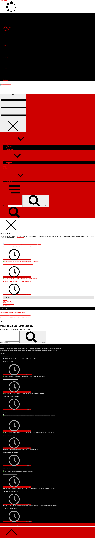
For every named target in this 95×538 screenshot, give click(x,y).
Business (5, 164)
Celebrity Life (9, 181)
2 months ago (28, 521)
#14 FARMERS (7, 301)
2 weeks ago (28, 409)
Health (7, 145)
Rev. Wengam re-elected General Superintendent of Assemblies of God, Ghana (19, 246)
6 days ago (28, 294)
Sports (4, 166)
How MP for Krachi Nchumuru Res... (10, 435)
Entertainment (6, 180)
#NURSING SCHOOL (8, 304)
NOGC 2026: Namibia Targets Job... (10, 361)
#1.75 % (5, 300)
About (4, 26)
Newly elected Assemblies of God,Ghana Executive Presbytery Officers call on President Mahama (17, 317)
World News (6, 168)
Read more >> (3, 353)
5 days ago (28, 277)
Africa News (6, 167)
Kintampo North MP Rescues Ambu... (10, 452)
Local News (9, 146)
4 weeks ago (28, 465)
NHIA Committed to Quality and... (10, 417)
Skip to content (3, 0)
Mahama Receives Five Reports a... (10, 379)
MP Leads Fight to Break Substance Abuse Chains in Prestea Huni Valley (13, 312)
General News (6, 144)
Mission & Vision (7, 27)
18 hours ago (28, 374)
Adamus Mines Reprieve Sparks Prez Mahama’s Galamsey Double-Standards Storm (15, 315)
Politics (4, 160)
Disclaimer (6, 30)
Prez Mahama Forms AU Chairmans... (11, 396)
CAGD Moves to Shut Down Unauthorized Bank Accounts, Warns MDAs (18, 264)
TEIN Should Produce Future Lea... (10, 491)
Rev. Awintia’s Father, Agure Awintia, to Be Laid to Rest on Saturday (17, 281)
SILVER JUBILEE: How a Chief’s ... (10, 508)
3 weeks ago (28, 448)
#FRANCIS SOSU (7, 302)
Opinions (5, 182)
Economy (8, 163)
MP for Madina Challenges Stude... (10, 474)
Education (8, 148)
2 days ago (28, 392)
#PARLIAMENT (7, 305)
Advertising (6, 29)
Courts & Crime (9, 149)
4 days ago (28, 259)
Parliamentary (9, 162)
